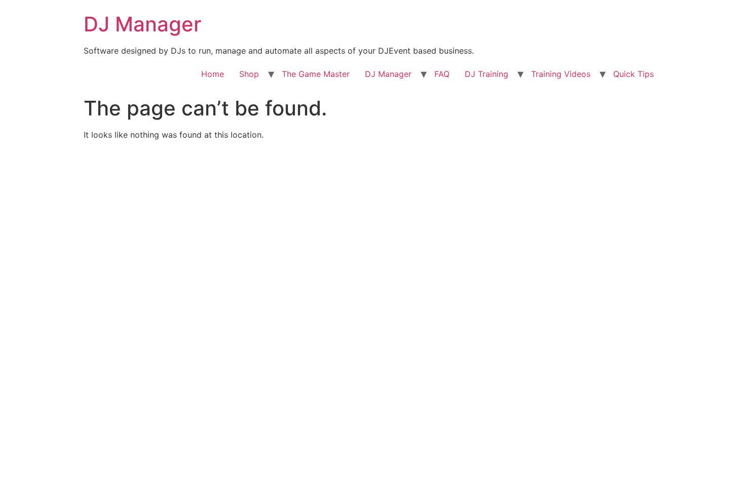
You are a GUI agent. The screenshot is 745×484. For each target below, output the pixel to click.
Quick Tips (633, 74)
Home (212, 74)
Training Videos (560, 74)
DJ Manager (142, 24)
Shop (249, 74)
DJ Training (486, 74)
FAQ (442, 74)
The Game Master (316, 74)
